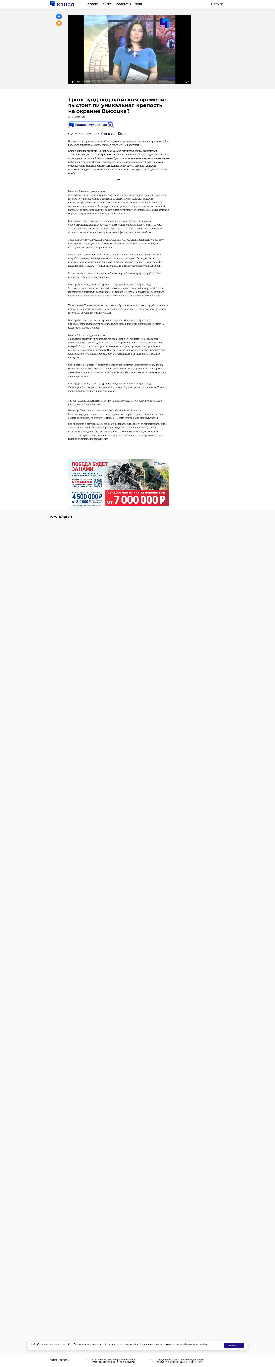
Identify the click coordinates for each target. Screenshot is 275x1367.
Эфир (139, 4)
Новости (92, 4)
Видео (107, 4)
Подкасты (123, 4)
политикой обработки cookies (190, 1344)
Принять (234, 1345)
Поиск (218, 4)
